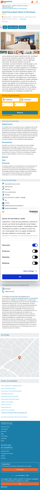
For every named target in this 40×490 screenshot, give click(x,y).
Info (5, 27)
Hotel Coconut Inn (6, 404)
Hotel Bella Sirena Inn (7, 394)
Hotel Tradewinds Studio (8, 388)
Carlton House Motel (7, 402)
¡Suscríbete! (20, 469)
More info (4, 487)
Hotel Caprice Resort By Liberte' (10, 399)
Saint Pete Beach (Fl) (7, 7)
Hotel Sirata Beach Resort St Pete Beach (14, 8)
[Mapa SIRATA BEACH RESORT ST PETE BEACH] (19, 357)
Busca (20, 113)
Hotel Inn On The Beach (8, 410)
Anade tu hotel (5, 451)
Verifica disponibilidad (11, 95)
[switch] (35, 251)
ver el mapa (23, 19)
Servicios (22, 27)
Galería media (13, 27)
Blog (2, 434)
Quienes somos (5, 427)
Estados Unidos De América (20, 5)
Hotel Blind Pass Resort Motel (9, 396)
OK (20, 277)
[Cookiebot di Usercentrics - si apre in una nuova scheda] (29, 212)
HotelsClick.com (6, 2)
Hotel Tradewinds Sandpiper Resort (11, 385)
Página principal (6, 5)
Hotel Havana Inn (6, 407)
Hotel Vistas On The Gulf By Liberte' (11, 391)
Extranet (3, 458)
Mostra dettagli (28, 271)
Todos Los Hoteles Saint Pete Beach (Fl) (14, 413)
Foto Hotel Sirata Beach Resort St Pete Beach (14, 417)
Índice (2, 441)
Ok (20, 484)
